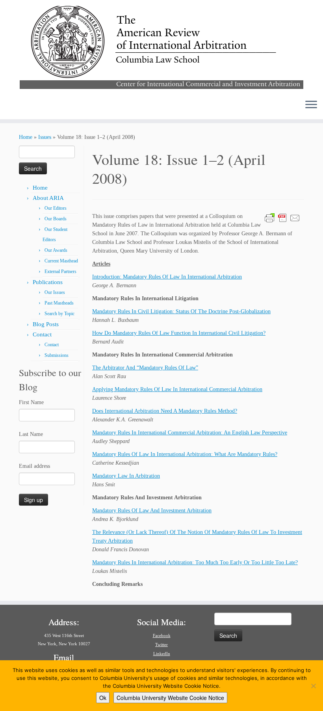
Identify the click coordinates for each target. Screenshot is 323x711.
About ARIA (48, 198)
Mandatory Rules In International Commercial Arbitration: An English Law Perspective (189, 433)
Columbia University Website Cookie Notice (170, 698)
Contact (42, 334)
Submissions (57, 355)
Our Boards (56, 219)
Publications (48, 282)
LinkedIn (161, 653)
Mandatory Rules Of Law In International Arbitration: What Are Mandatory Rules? (184, 454)
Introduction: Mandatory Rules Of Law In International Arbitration (167, 277)
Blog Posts (46, 324)
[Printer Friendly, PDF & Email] (282, 217)
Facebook (162, 635)
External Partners (60, 271)
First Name (31, 402)
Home (25, 137)
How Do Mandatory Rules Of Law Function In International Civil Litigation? (178, 333)
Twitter (161, 644)
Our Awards (56, 250)
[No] (313, 686)
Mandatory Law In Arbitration (126, 476)
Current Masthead (61, 261)
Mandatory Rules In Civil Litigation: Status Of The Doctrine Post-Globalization (181, 311)
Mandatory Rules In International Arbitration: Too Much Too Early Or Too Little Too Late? (195, 562)
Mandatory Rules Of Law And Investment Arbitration (152, 510)
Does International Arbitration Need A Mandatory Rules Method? (164, 411)
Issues (44, 137)
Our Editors (56, 208)
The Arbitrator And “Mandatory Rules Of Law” (145, 368)
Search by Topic (59, 313)
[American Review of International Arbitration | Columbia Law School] (161, 46)
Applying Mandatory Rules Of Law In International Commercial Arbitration (177, 389)
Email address (34, 466)
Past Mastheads (59, 303)
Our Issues (55, 292)
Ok (102, 698)
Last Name (31, 434)
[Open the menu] (311, 105)
